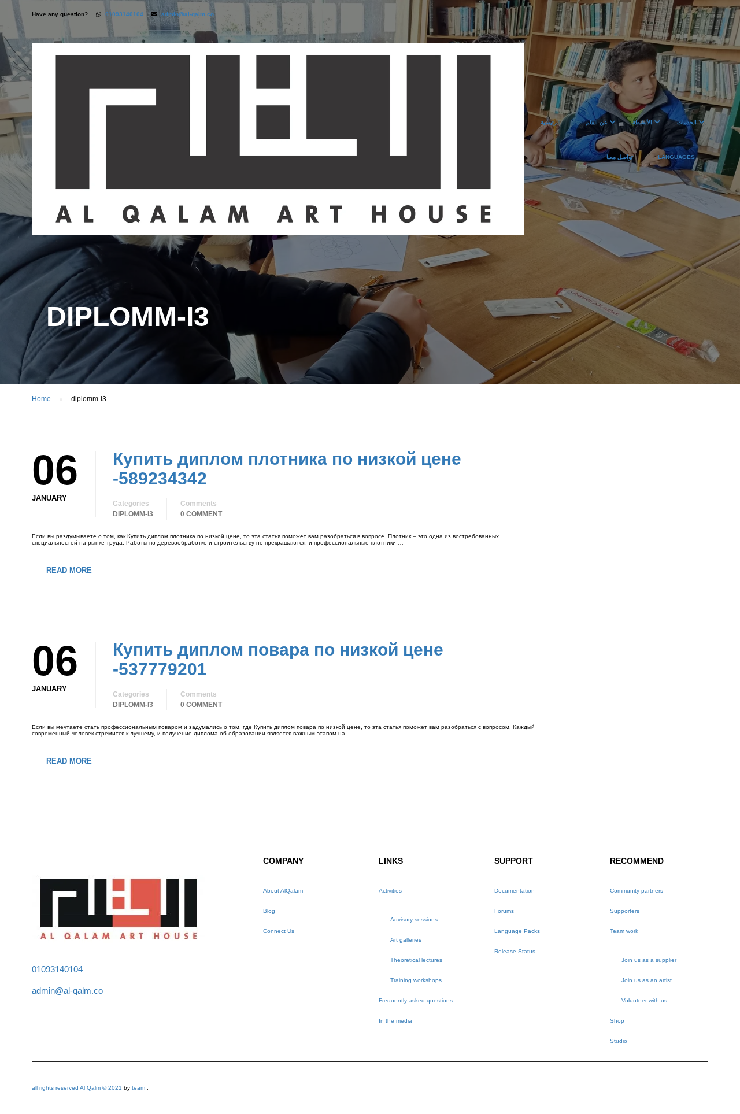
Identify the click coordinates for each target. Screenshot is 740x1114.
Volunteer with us (644, 1000)
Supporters (624, 911)
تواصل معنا (619, 157)
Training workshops (416, 980)
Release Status (514, 951)
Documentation (514, 890)
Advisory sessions (414, 919)
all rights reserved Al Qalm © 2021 (78, 1088)
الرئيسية (551, 122)
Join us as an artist (646, 980)
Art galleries (405, 940)
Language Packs (517, 931)
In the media (395, 1020)
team (138, 1088)
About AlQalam (283, 890)
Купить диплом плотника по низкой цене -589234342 (287, 468)
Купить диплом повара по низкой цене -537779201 (278, 659)
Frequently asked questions (416, 1000)
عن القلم (597, 122)
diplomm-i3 (133, 514)
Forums (504, 911)
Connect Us (278, 931)
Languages (676, 157)
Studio (618, 1041)
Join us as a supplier (648, 960)
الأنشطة (642, 122)
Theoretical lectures (416, 960)
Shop (617, 1020)
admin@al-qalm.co (187, 14)
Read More (69, 570)
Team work (624, 931)
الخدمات (687, 122)
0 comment (201, 514)
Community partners (636, 890)
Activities (390, 890)
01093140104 (124, 14)
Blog (269, 911)
